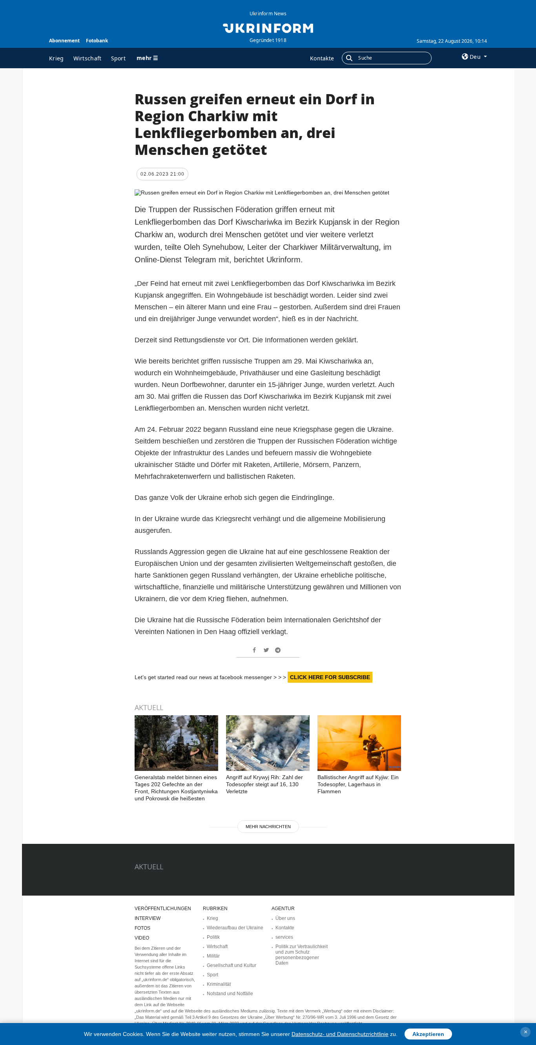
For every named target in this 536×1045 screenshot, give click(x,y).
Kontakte (322, 58)
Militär (213, 956)
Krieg (56, 58)
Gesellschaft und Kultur (231, 965)
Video (142, 938)
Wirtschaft (87, 58)
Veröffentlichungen (163, 908)
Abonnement (64, 40)
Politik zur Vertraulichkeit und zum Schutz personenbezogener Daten (301, 955)
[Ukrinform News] (268, 27)
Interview (147, 918)
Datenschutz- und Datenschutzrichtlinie (340, 1034)
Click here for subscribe (330, 677)
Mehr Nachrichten (268, 826)
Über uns (285, 918)
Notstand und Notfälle (230, 993)
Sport (118, 58)
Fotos (142, 928)
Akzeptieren (428, 1034)
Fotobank (97, 40)
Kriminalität (219, 984)
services (284, 937)
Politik (213, 937)
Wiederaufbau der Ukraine (235, 928)
